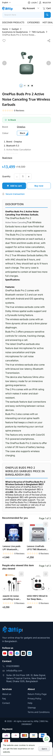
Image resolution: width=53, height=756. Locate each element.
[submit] (47, 15)
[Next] (48, 63)
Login (34, 2)
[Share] (49, 40)
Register (47, 2)
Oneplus (21, 126)
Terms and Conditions (39, 712)
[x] (23, 653)
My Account (29, 8)
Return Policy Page (37, 694)
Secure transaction (15, 193)
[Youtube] (4, 653)
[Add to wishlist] (4, 40)
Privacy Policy (34, 698)
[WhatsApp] (46, 739)
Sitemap (32, 707)
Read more (7, 157)
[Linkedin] (29, 653)
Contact (6, 703)
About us (6, 694)
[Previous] (4, 63)
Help (30, 703)
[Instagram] (10, 653)
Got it (44, 748)
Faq (4, 698)
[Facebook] (17, 653)
